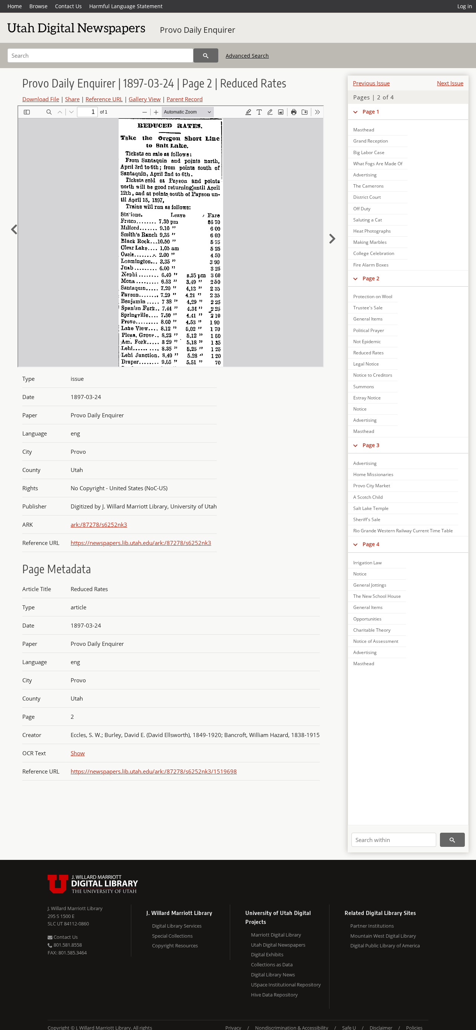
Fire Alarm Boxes (371, 265)
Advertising (365, 175)
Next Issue (450, 83)
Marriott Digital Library (276, 934)
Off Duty (361, 208)
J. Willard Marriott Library (75, 908)
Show (78, 753)
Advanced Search (247, 55)
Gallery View (145, 99)
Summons (363, 386)
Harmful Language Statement (126, 6)
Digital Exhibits (267, 954)
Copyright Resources (175, 945)
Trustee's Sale (368, 307)
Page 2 (371, 278)
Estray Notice (367, 398)
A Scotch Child (368, 497)
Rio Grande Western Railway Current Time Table (403, 530)
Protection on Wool (372, 296)
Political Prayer (368, 330)
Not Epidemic (367, 341)
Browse (38, 6)
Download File (40, 99)
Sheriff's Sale (366, 519)
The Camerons (368, 186)
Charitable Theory (371, 630)
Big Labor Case (369, 152)
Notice (360, 409)
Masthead (363, 130)
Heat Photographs (372, 231)
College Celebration (373, 253)
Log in (464, 6)
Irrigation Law (367, 562)
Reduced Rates (368, 353)
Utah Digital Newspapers (278, 944)
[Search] (205, 55)
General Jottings (369, 585)
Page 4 (371, 544)
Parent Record (185, 99)
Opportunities (367, 619)
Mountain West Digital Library (383, 935)
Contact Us (68, 6)
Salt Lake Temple (371, 508)
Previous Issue (371, 83)
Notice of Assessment (375, 641)
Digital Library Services (177, 925)
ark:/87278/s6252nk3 (99, 524)
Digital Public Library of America (385, 945)
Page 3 (371, 445)
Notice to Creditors (372, 375)
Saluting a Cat (367, 220)
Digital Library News (273, 974)
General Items (368, 319)
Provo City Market (371, 485)
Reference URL (104, 99)
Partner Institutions (372, 925)
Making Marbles (370, 242)
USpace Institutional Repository (286, 984)
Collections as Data (272, 964)
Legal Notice (366, 364)
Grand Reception (370, 141)
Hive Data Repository (274, 994)
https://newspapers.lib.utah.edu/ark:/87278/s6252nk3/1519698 (154, 771)
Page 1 (371, 111)
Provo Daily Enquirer (197, 30)
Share (72, 99)
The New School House (377, 596)
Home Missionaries (373, 474)
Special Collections (172, 935)
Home (14, 6)
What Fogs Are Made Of (377, 163)
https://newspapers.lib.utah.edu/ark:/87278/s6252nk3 (141, 542)
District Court (367, 197)
